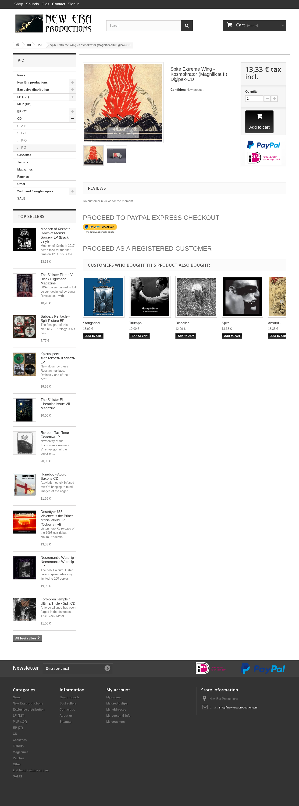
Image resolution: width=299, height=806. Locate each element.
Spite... (227, 323)
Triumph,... (137, 323)
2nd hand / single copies (35, 191)
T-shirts (22, 162)
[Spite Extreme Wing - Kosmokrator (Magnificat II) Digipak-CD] (93, 155)
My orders (113, 697)
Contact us (67, 709)
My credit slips (117, 703)
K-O (23, 140)
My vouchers (115, 721)
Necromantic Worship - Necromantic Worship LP (58, 561)
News (21, 75)
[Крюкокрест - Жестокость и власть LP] (24, 364)
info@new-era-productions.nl (238, 707)
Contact (58, 4)
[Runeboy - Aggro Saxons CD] (24, 484)
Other (21, 184)
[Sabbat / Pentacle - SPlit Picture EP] (24, 326)
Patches (23, 176)
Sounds (32, 4)
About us (66, 715)
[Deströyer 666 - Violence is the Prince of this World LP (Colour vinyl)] (24, 522)
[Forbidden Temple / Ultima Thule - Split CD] (24, 609)
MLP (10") (24, 104)
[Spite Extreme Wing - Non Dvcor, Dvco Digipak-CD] (242, 297)
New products (69, 697)
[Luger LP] (24, 443)
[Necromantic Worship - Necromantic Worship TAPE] (24, 568)
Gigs (45, 4)
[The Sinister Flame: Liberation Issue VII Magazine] (24, 410)
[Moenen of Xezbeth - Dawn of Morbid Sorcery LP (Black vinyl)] (24, 239)
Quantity (251, 91)
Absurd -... (276, 323)
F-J (23, 133)
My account (118, 690)
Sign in (73, 4)
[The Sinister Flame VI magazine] (24, 285)
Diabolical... (184, 323)
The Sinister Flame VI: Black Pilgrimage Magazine (58, 279)
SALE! (21, 198)
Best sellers (68, 703)
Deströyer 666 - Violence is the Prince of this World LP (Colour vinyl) (57, 518)
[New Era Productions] (56, 23)
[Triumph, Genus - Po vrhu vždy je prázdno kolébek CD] (150, 297)
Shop (18, 4)
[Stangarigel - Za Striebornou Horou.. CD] (104, 297)
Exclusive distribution (33, 89)
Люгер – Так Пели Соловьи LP (55, 435)
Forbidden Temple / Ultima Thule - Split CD (58, 601)
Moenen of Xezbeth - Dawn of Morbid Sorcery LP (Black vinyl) (56, 235)
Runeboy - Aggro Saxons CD (53, 476)
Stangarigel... (93, 323)
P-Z (23, 147)
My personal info (118, 715)
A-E (23, 126)
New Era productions (32, 82)
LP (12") (23, 97)
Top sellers (31, 216)
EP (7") (22, 111)
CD (19, 118)
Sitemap (65, 721)
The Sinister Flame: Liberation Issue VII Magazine (55, 404)
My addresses (116, 709)
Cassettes (24, 155)
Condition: (178, 89)
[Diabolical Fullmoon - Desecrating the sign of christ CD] (196, 297)
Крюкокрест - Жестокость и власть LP (58, 358)
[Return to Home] (17, 45)
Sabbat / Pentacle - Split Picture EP (55, 318)
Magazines (25, 169)
